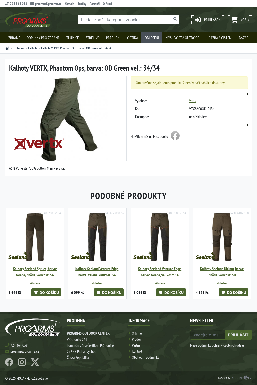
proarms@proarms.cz (48, 3)
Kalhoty (32, 48)
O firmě (107, 3)
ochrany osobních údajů (228, 345)
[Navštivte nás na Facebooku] (175, 136)
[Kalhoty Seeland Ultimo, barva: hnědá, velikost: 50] (222, 237)
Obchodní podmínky (145, 357)
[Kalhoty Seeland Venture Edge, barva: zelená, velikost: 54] (160, 237)
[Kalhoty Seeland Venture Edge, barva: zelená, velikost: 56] (97, 237)
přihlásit (238, 334)
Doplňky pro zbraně (43, 37)
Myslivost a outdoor (183, 37)
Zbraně (14, 37)
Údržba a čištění (219, 37)
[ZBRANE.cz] (241, 378)
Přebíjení (113, 37)
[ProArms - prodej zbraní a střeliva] (7, 48)
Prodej (136, 339)
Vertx (192, 100)
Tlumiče (72, 37)
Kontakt (69, 3)
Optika (132, 37)
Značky (82, 3)
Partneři (95, 3)
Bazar (244, 37)
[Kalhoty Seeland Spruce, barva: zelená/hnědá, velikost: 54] (35, 237)
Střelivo (93, 37)
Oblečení (152, 37)
